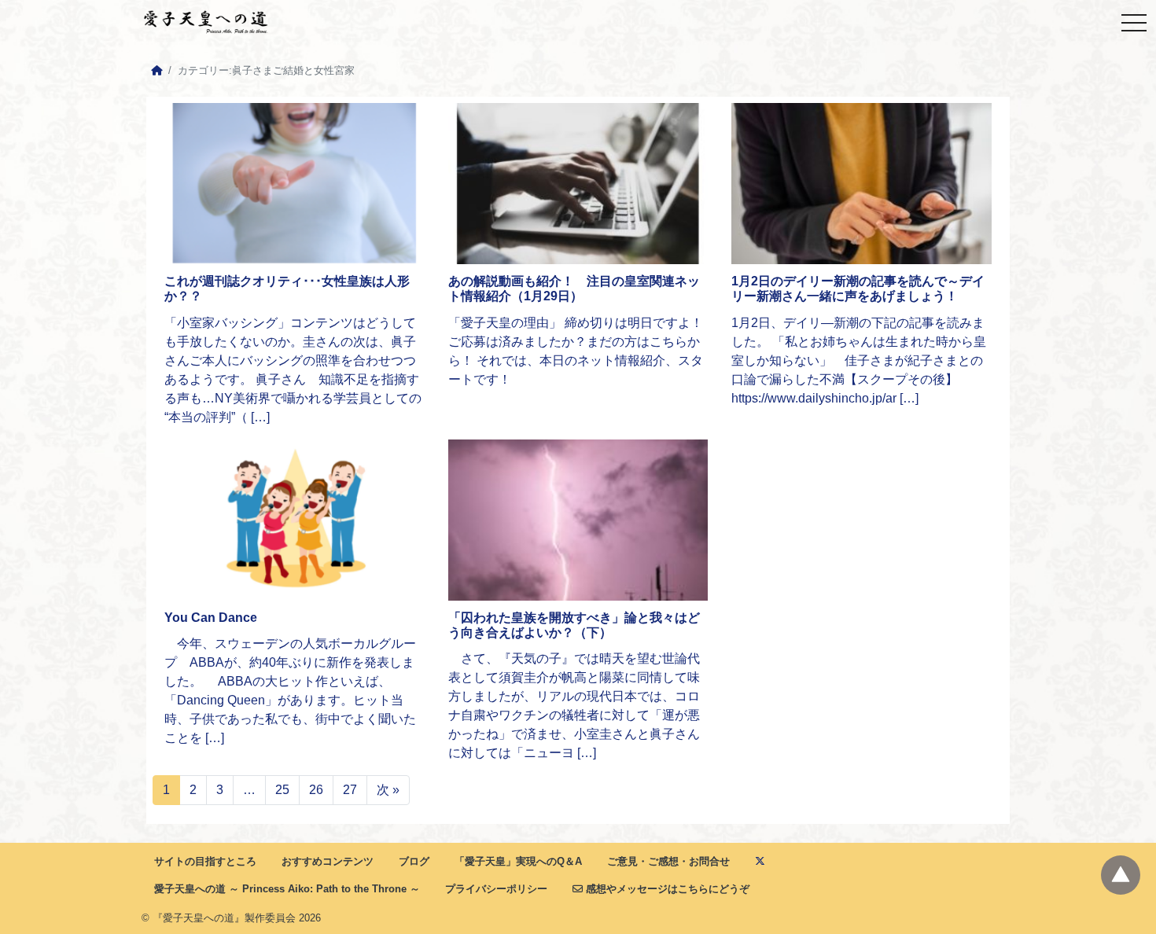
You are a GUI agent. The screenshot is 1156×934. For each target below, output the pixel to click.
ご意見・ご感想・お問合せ (668, 861)
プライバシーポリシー (496, 889)
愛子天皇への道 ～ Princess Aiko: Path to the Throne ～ (287, 889)
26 (316, 789)
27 (350, 789)
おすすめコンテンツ (328, 861)
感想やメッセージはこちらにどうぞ (666, 889)
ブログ (414, 861)
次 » (388, 789)
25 (282, 789)
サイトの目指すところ (205, 861)
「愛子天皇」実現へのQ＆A (518, 861)
